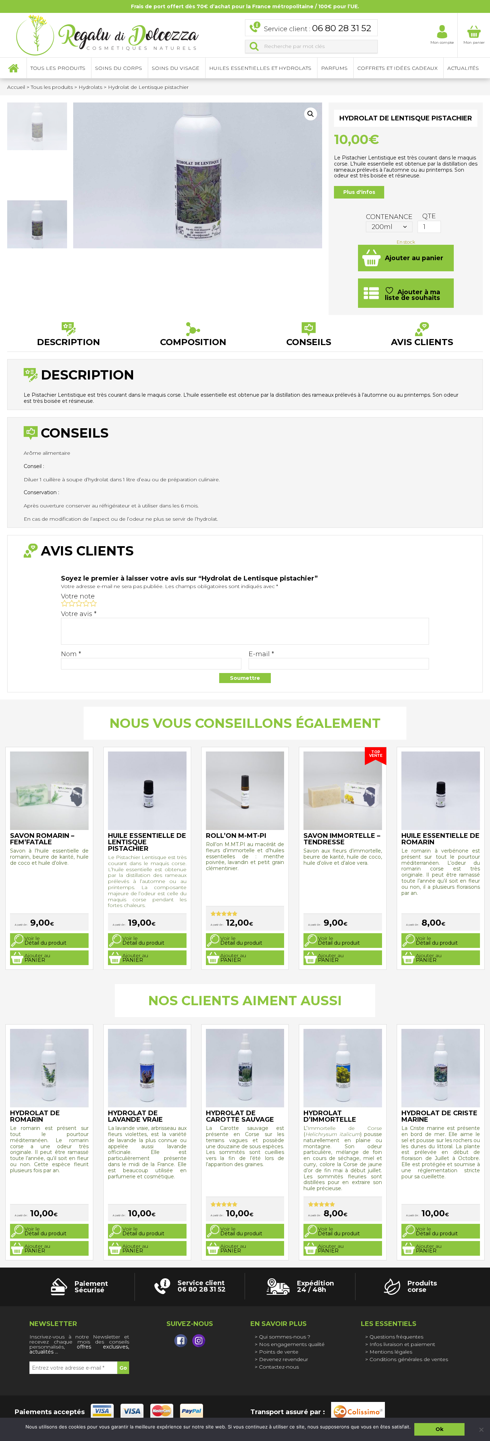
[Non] (481, 1429)
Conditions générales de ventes (408, 1359)
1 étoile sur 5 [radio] (64, 603)
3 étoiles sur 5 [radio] (79, 603)
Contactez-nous (279, 1366)
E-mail (261, 654)
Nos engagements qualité (292, 1344)
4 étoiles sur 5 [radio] (86, 603)
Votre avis (78, 614)
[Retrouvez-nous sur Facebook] (180, 1340)
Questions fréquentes (396, 1336)
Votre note (78, 596)
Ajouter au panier (414, 258)
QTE (429, 216)
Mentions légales (390, 1351)
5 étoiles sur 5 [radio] (93, 603)
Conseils (308, 342)
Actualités (463, 68)
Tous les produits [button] (57, 68)
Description (68, 342)
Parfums (334, 68)
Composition (193, 342)
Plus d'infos (359, 192)
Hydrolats (90, 87)
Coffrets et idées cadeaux (397, 68)
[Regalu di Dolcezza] (107, 34)
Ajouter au (37, 957)
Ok (439, 1429)
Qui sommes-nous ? (284, 1336)
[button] (310, 114)
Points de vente (278, 1351)
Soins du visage (175, 68)
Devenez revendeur (283, 1359)
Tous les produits (52, 87)
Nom (71, 654)
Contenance (389, 217)
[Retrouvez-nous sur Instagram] (198, 1340)
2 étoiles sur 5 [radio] (71, 603)
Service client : (317, 28)
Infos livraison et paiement (402, 1344)
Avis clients (422, 342)
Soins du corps (118, 68)
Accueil (13, 68)
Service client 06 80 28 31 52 (202, 1286)
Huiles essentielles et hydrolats (260, 68)
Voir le (45, 940)
